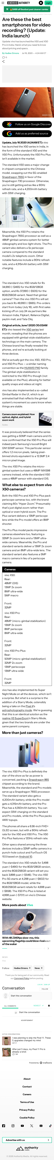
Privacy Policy (27, 1109)
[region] (27, 1024)
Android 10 (25, 856)
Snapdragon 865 (39, 779)
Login (48, 3)
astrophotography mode (17, 710)
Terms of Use (27, 1102)
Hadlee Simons (12, 53)
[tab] (10, 1005)
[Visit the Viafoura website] (46, 1063)
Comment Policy (21, 978)
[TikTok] (50, 1125)
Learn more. (48, 14)
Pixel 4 (29, 706)
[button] (27, 3)
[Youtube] (22, 1125)
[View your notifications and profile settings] (49, 1006)
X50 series (32, 329)
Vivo (4, 961)
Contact (27, 1086)
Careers (27, 1094)
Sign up (47, 984)
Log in (39, 984)
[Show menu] (3, 3)
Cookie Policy (27, 1117)
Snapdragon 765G (13, 177)
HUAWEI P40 (32, 368)
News (5, 957)
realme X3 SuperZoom (15, 718)
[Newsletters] (41, 1125)
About (27, 1078)
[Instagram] (13, 1125)
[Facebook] (3, 1125)
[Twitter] (31, 1125)
